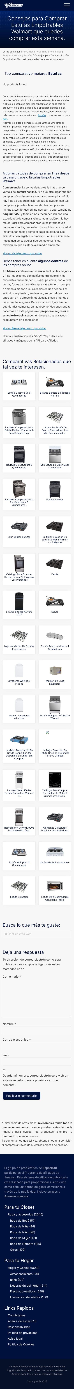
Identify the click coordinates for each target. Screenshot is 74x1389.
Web (6, 1055)
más (5, 119)
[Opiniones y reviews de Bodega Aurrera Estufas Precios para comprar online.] (55, 382)
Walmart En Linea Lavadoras (55, 682)
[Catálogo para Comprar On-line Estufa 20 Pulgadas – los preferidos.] (19, 564)
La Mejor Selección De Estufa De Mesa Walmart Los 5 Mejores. (55, 540)
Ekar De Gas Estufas (19, 537)
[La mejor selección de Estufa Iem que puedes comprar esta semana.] (55, 852)
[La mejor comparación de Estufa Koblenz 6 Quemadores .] (19, 489)
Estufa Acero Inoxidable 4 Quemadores (55, 647)
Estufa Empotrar (19, 897)
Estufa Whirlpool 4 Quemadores (19, 864)
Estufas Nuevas (54, 499)
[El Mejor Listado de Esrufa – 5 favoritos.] (55, 564)
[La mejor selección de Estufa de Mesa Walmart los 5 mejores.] (55, 526)
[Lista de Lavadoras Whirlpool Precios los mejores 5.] (19, 670)
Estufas (42, 115)
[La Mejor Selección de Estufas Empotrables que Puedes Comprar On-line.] (19, 636)
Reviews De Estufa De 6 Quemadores (19, 466)
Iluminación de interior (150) (29, 1297)
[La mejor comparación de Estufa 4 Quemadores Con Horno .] (55, 886)
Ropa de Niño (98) (22, 1232)
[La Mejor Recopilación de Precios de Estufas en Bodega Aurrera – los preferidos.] (19, 601)
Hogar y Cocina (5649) (24, 1268)
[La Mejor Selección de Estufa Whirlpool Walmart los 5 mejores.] (55, 705)
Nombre (9, 1024)
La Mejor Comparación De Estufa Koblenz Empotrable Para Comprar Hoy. (19, 430)
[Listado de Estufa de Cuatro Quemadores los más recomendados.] (55, 417)
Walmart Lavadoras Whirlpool (19, 717)
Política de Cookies (21, 1344)
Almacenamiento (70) (24, 1274)
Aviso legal (15, 1338)
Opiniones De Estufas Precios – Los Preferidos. (55, 829)
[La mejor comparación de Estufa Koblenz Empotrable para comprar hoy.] (19, 417)
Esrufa (54, 574)
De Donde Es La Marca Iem (55, 862)
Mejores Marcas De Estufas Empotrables (19, 647)
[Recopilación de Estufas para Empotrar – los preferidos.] (19, 886)
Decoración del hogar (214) (28, 1285)
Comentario (12, 976)
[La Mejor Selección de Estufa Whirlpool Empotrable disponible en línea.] (55, 454)
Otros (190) (18, 1249)
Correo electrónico (17, 1039)
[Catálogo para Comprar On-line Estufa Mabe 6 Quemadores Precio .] (55, 780)
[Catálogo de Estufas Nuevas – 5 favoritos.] (55, 489)
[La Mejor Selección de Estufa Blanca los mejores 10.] (19, 780)
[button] (67, 5)
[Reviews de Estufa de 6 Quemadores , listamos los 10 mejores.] (19, 454)
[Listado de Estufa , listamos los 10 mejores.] (55, 601)
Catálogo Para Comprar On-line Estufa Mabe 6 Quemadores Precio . (55, 793)
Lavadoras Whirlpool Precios (19, 682)
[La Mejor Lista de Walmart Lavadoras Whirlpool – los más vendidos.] (19, 705)
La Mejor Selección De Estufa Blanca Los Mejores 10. (19, 793)
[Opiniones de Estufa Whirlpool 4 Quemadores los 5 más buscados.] (19, 852)
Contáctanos (16, 1315)
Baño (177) (17, 1280)
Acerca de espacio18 (22, 1321)
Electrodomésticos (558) (27, 1291)
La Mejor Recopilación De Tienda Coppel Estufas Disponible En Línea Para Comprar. (19, 754)
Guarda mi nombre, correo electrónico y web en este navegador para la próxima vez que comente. (35, 1080)
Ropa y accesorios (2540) (25, 1214)
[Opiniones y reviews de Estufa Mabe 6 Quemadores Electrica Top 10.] (19, 382)
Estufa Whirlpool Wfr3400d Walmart (55, 717)
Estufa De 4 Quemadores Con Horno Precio (55, 898)
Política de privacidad (23, 1333)
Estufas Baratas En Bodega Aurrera (55, 394)
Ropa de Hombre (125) (25, 1244)
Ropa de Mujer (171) (23, 1238)
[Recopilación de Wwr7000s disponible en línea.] (19, 817)
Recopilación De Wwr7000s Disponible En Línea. (19, 829)
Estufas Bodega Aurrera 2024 (19, 613)
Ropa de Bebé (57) (23, 1220)
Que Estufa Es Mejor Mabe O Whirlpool (54, 466)
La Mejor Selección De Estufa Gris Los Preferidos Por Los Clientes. (54, 753)
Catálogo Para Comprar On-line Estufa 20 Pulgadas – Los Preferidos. (19, 577)
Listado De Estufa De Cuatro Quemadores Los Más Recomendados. (55, 430)
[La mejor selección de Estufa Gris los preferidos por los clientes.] (55, 740)
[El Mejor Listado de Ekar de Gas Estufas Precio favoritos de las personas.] (19, 526)
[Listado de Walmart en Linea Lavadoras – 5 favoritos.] (55, 670)
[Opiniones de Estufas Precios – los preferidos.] (55, 817)
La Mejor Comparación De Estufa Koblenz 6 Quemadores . (19, 502)
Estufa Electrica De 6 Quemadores (19, 394)
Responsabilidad (19, 1327)
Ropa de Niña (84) (22, 1226)
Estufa (54, 611)
